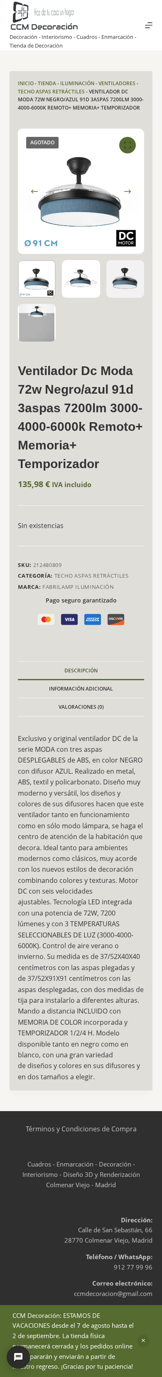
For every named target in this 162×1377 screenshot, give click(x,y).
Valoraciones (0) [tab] (81, 706)
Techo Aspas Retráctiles (51, 91)
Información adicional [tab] (81, 688)
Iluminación (77, 83)
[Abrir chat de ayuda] (18, 1357)
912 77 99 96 (133, 1267)
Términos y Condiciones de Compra (81, 1128)
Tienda (47, 83)
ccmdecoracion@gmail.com (113, 1293)
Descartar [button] (143, 1341)
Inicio (26, 83)
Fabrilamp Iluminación (78, 586)
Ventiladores (116, 83)
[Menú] (148, 25)
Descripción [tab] (81, 670)
